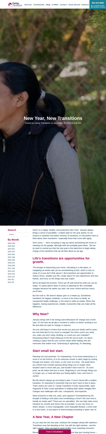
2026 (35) (11, 243)
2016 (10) (11, 271)
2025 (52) (11, 246)
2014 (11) (11, 277)
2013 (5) (11, 279)
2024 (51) (11, 249)
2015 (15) (11, 274)
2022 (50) (11, 254)
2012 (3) (11, 282)
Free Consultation (54, 431)
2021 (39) (11, 257)
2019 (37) (11, 263)
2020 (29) (11, 260)
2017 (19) (11, 268)
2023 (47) (11, 251)
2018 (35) (11, 265)
